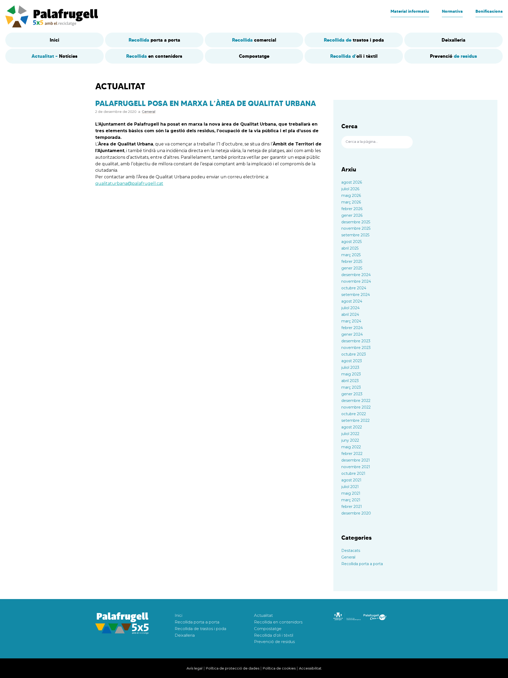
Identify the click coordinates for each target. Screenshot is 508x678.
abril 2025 (350, 248)
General (348, 557)
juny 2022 (350, 440)
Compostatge (268, 628)
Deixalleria (185, 635)
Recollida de (354, 40)
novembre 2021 (355, 466)
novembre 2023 (356, 347)
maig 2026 (351, 195)
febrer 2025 (351, 261)
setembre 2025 (355, 235)
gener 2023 (351, 394)
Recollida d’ (354, 56)
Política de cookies (279, 668)
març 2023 (351, 387)
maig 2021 (350, 493)
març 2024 (351, 321)
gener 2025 (351, 268)
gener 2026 (351, 215)
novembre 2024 (356, 281)
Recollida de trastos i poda (200, 628)
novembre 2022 (356, 407)
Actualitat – (54, 56)
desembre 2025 (355, 222)
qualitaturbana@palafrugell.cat (129, 183)
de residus (453, 56)
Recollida (154, 40)
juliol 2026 (350, 189)
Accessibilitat (310, 668)
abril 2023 (350, 380)
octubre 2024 (353, 288)
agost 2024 (351, 301)
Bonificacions (489, 11)
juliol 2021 (350, 486)
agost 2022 (351, 427)
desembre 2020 (356, 513)
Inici (178, 615)
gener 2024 (352, 334)
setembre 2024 (355, 294)
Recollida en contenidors (278, 621)
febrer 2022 (351, 453)
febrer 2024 (352, 327)
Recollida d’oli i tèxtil (273, 635)
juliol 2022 (350, 433)
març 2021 (350, 500)
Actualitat (263, 615)
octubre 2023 (353, 354)
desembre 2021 (355, 460)
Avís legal (194, 668)
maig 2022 (351, 447)
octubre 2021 (353, 473)
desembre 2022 (355, 400)
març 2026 (351, 202)
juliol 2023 (350, 367)
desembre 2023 (355, 341)
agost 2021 (351, 480)
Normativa (452, 11)
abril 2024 (350, 314)
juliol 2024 (350, 307)
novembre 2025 (355, 228)
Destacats (350, 550)
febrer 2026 (351, 208)
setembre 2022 (355, 420)
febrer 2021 (351, 506)
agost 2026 (351, 182)
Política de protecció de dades (232, 668)
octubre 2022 (353, 413)
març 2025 (351, 254)
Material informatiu (410, 11)
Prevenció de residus (274, 641)
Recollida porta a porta (362, 563)
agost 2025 (351, 241)
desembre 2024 (356, 274)
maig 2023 (351, 374)
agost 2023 (351, 360)
